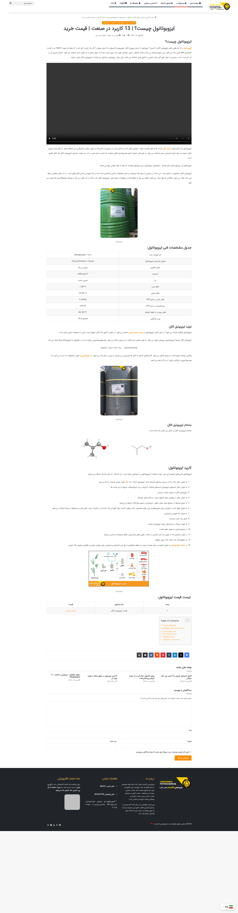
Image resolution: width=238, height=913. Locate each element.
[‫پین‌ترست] (163, 655)
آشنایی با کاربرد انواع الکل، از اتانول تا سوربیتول (134, 17)
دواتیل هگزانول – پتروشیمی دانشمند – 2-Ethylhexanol (65, 675)
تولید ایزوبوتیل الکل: (169, 631)
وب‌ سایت (113, 741)
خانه (153, 17)
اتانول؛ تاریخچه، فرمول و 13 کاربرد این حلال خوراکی (176, 677)
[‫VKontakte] (151, 655)
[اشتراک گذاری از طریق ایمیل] (145, 655)
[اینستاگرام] (47, 825)
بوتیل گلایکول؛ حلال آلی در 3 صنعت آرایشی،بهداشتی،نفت (141, 677)
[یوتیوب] (50, 825)
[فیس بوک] (186, 655)
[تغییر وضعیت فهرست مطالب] (186, 620)
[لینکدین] (174, 655)
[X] (180, 655)
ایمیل (189, 741)
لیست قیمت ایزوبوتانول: (171, 639)
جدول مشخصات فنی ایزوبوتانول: (173, 628)
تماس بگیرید (71, 610)
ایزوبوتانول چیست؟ (169, 625)
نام (190, 730)
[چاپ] (139, 655)
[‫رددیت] (157, 655)
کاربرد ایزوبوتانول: (168, 636)
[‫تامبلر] (168, 655)
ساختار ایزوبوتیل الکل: (170, 634)
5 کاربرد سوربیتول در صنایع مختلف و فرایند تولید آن (102, 677)
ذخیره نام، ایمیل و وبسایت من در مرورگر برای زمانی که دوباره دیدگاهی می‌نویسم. (162, 752)
